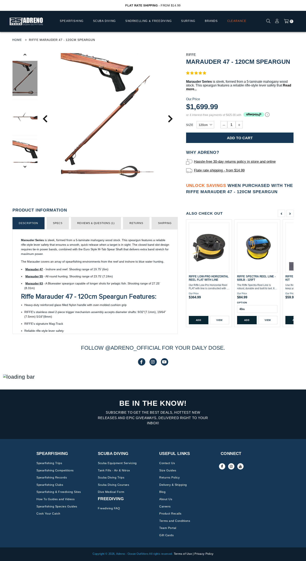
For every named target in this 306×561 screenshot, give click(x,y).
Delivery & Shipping (173, 484)
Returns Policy (169, 477)
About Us (165, 499)
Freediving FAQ (109, 508)
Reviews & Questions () (96, 223)
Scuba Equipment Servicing (117, 463)
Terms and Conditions (174, 520)
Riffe (191, 54)
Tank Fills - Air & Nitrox (114, 470)
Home (17, 39)
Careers (165, 506)
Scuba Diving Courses (113, 484)
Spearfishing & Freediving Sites (58, 491)
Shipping (165, 223)
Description (28, 223)
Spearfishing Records (51, 477)
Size (189, 124)
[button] (196, 73)
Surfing (188, 21)
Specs (57, 223)
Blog (162, 491)
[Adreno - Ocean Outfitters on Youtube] (240, 466)
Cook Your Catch (48, 513)
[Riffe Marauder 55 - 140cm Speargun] (107, 118)
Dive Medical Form (111, 491)
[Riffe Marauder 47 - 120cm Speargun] (24, 117)
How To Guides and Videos (55, 499)
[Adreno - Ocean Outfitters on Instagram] (231, 466)
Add (198, 320)
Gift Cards (166, 535)
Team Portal (167, 528)
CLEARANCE (236, 21)
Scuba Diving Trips (111, 477)
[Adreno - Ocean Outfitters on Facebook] (222, 466)
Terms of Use (183, 553)
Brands (211, 21)
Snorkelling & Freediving (148, 21)
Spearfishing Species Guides (56, 506)
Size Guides (167, 470)
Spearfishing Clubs (49, 484)
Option (242, 302)
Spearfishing (72, 21)
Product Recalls (170, 513)
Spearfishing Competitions (55, 470)
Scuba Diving (104, 21)
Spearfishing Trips (49, 463)
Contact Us (167, 463)
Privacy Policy (203, 553)
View (219, 320)
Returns (136, 223)
